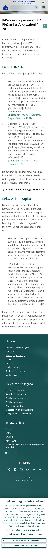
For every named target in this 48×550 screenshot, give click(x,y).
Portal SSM (11, 441)
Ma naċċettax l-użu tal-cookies (26, 545)
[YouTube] (27, 469)
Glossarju (10, 352)
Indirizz (9, 363)
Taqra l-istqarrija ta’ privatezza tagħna (25, 530)
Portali (9, 429)
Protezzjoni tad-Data (15, 406)
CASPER (9, 437)
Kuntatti (9, 360)
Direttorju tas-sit (13, 453)
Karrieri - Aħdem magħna (17, 348)
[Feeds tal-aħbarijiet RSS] (40, 469)
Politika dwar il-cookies (16, 398)
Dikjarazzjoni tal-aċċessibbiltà (19, 410)
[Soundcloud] (33, 469)
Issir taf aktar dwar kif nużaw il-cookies (25, 534)
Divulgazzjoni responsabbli (18, 414)
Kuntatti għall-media (15, 371)
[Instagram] (21, 469)
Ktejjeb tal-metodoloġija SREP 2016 (25, 190)
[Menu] (43, 7)
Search (36, 7)
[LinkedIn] (15, 469)
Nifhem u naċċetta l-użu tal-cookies (26, 540)
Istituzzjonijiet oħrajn (15, 356)
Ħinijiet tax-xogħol (14, 367)
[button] (43, 2)
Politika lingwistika (14, 402)
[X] (8, 469)
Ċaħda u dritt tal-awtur (16, 390)
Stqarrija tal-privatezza (16, 394)
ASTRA (8, 433)
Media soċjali (12, 375)
